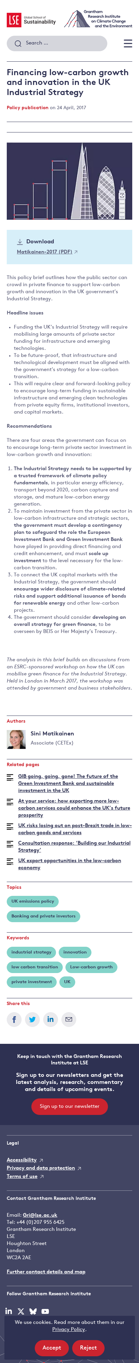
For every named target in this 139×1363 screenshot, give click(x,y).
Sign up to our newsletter (70, 1106)
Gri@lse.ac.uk (40, 1215)
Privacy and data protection (41, 1168)
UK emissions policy (32, 901)
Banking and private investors (43, 916)
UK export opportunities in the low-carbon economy (69, 864)
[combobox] (57, 43)
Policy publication (28, 108)
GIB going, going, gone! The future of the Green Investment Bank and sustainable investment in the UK (68, 783)
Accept (56, 1350)
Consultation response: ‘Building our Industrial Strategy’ (74, 847)
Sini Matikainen (52, 734)
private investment (31, 982)
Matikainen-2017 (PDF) (45, 252)
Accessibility (22, 1160)
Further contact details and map (46, 1272)
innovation (75, 952)
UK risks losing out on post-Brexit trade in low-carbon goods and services (75, 829)
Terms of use (22, 1176)
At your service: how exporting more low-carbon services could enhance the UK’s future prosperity (74, 808)
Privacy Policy (68, 1329)
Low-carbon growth (91, 967)
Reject (92, 1350)
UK (67, 982)
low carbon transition (34, 967)
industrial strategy (31, 952)
